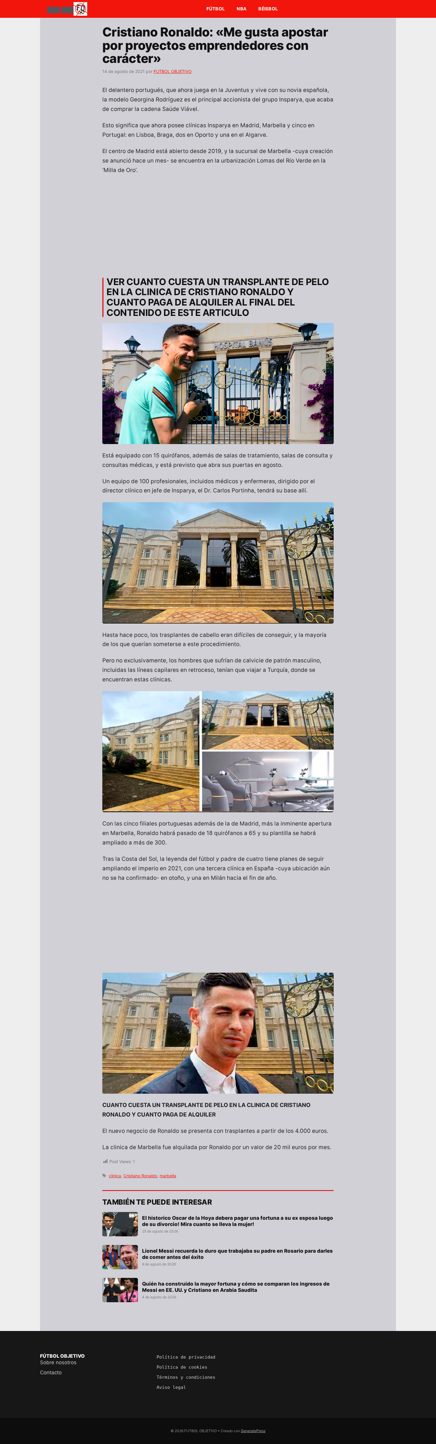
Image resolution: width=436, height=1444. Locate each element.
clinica (115, 1175)
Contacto (51, 1372)
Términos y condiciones (186, 1377)
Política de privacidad (186, 1357)
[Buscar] (67, 10)
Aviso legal (171, 1387)
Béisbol (268, 9)
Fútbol (215, 9)
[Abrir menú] (53, 10)
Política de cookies (182, 1367)
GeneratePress (253, 1431)
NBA (241, 9)
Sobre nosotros (58, 1362)
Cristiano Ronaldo (140, 1175)
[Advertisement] (218, 223)
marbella (168, 1175)
